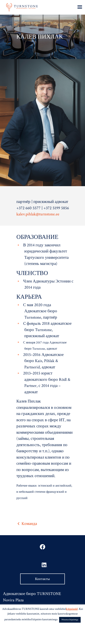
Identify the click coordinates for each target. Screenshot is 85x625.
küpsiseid (72, 609)
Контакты (42, 579)
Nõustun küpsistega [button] (69, 619)
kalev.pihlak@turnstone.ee (37, 214)
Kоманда (29, 523)
